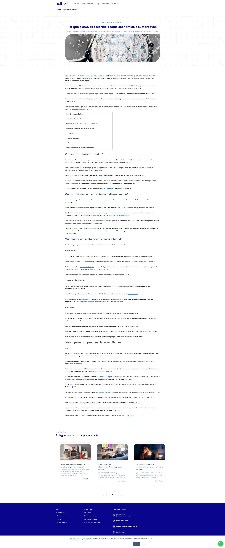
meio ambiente (133, 294)
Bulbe (71, 384)
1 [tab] (110, 494)
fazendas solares (104, 392)
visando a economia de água (102, 371)
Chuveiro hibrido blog (71, 9)
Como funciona (87, 4)
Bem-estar (71, 143)
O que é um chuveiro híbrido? (75, 119)
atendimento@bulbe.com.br (126, 526)
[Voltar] (104, 494)
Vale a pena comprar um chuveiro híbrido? (80, 148)
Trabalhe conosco (90, 516)
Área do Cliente (61, 522)
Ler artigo (84, 481)
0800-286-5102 (122, 521)
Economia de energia (112, 22)
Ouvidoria (120, 532)
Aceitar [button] (136, 544)
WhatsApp (120, 515)
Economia (71, 133)
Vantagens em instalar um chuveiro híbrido (80, 128)
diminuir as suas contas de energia (93, 76)
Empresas (87, 513)
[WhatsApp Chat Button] (220, 543)
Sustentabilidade (74, 138)
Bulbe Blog (88, 510)
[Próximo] (120, 494)
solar (80, 364)
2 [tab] (112, 494)
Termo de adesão (90, 519)
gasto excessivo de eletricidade (119, 215)
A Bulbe (76, 4)
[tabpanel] (75, 464)
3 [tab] (115, 494)
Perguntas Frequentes (110, 4)
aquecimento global (87, 302)
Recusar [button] (144, 544)
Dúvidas (58, 519)
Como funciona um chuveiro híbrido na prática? (81, 124)
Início (57, 510)
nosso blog (130, 416)
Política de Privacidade (92, 522)
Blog (97, 4)
